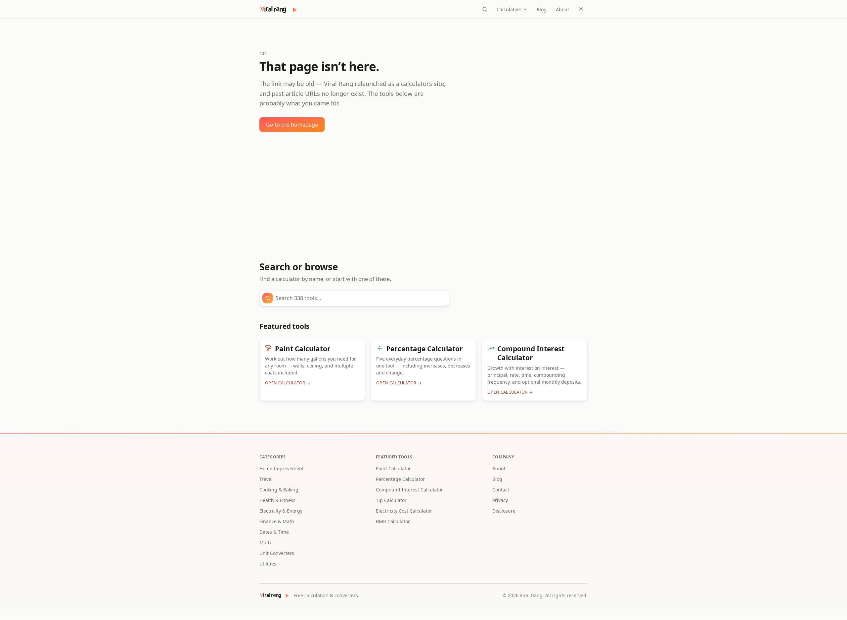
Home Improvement (281, 468)
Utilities (267, 564)
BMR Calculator (393, 521)
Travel (266, 479)
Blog (542, 9)
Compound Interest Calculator (409, 489)
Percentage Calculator (400, 479)
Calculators (509, 9)
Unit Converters (276, 553)
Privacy (500, 500)
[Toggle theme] (581, 9)
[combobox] (361, 298)
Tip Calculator (391, 500)
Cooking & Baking (278, 489)
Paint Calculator (393, 468)
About (562, 9)
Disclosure (503, 511)
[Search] (484, 9)
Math (265, 542)
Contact (500, 489)
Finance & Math (276, 521)
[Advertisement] (423, 196)
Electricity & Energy (280, 511)
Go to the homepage (292, 124)
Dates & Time (274, 532)
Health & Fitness (277, 500)
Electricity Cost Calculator (404, 511)
